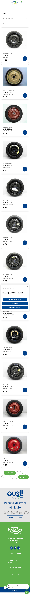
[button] (25, 58)
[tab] (15, 553)
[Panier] (21, 3)
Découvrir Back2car (15, 553)
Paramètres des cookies (15, 299)
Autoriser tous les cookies (15, 307)
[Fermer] (27, 287)
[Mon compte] (24, 2)
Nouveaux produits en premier (12, 24)
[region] (15, 298)
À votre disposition (15, 574)
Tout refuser (15, 303)
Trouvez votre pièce (15, 567)
